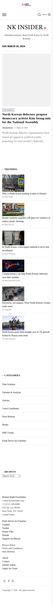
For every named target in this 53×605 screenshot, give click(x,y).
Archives (10, 472)
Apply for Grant (9, 568)
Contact (5, 561)
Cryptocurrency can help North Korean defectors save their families (25, 276)
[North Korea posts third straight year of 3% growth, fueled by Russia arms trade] (13, 323)
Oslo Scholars (8, 384)
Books (5, 424)
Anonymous (7, 128)
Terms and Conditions (12, 548)
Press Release (8, 416)
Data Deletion (8, 551)
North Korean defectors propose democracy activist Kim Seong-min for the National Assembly (26, 118)
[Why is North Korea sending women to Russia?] (13, 183)
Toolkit (5, 528)
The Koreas (8, 110)
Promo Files (7, 531)
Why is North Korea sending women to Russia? (24, 193)
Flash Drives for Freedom (14, 440)
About (5, 558)
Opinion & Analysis (11, 392)
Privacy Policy (8, 545)
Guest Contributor (10, 408)
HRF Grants (8, 432)
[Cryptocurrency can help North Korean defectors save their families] (13, 266)
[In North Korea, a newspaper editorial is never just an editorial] (13, 238)
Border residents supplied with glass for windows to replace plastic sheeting (26, 220)
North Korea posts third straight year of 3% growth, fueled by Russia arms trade (26, 334)
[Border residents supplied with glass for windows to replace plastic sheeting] (13, 209)
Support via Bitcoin (11, 538)
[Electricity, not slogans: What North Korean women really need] (13, 293)
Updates (6, 524)
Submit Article (9, 565)
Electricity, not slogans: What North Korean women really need (26, 305)
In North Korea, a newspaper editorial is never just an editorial (25, 249)
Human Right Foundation (14, 497)
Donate (5, 535)
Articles (5, 400)
